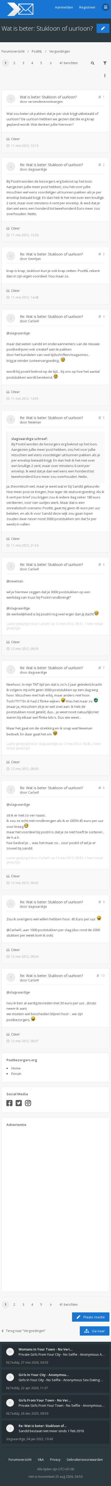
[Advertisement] (27, 1207)
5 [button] (41, 63)
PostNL (37, 51)
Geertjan (34, 259)
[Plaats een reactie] (103, 28)
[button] (51, 63)
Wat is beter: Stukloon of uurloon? (47, 28)
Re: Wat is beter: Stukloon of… (43, 1425)
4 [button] (32, 63)
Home (16, 1068)
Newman (34, 422)
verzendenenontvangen (45, 101)
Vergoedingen (59, 51)
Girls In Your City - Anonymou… (44, 1374)
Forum (16, 1073)
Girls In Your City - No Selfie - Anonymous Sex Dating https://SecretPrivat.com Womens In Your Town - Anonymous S (62, 1380)
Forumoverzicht (13, 51)
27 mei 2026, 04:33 (34, 1362)
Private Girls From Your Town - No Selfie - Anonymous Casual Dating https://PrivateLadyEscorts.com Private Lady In (62, 1405)
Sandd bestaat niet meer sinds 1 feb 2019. (51, 1431)
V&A (41, 1459)
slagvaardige (37, 169)
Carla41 (33, 321)
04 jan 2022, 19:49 (40, 1439)
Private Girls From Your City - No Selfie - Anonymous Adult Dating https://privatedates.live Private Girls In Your (62, 1354)
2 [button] (14, 63)
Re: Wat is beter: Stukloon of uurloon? (51, 164)
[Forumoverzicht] (19, 9)
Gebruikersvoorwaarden (85, 1459)
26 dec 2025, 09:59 (34, 1413)
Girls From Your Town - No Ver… (45, 1400)
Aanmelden (64, 7)
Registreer (87, 7)
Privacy (55, 1459)
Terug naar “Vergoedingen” (25, 1331)
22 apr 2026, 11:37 (34, 1388)
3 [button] (23, 63)
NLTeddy (12, 1362)
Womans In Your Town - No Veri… (46, 1349)
